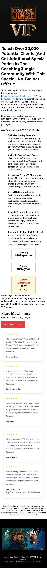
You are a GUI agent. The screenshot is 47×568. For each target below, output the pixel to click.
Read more (10, 352)
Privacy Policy (10, 561)
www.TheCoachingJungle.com (16, 96)
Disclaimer (38, 561)
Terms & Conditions (24, 561)
